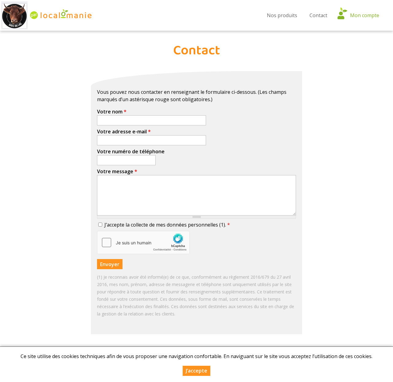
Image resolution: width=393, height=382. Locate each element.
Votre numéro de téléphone (131, 151)
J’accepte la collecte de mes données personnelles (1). (167, 224)
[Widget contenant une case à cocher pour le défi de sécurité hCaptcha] (143, 242)
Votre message (117, 171)
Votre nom (111, 111)
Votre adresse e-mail (124, 131)
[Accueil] (14, 15)
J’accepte (196, 370)
